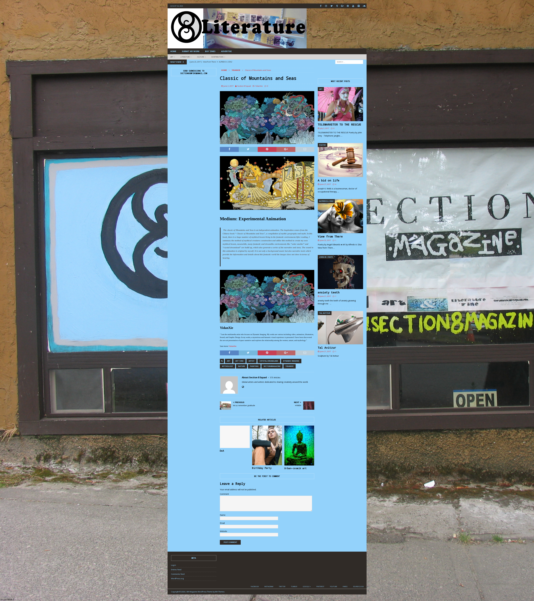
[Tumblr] (337, 5)
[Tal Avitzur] (340, 327)
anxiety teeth (328, 292)
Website (223, 531)
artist (251, 361)
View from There (330, 236)
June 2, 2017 (228, 86)
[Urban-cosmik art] (299, 445)
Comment (224, 494)
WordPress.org (177, 578)
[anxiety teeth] (340, 272)
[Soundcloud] (364, 5)
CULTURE (200, 57)
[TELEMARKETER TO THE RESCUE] (340, 104)
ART (171, 57)
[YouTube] (353, 5)
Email (222, 523)
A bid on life (328, 180)
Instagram (268, 586)
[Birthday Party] (267, 445)
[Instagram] (326, 5)
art (228, 361)
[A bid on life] (340, 160)
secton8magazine (272, 366)
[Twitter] (331, 5)
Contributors (217, 57)
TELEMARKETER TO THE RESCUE (339, 124)
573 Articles (275, 377)
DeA (222, 450)
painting (254, 366)
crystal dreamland (268, 361)
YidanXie (259, 86)
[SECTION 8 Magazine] (237, 46)
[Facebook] (320, 5)
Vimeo (345, 586)
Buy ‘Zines (210, 51)
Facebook (255, 586)
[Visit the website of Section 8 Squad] (243, 387)
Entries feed (176, 569)
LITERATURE (185, 57)
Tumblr (294, 586)
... (341, 135)
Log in (173, 565)
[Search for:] (349, 61)
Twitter (282, 586)
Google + (307, 586)
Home (173, 51)
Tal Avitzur (327, 347)
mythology (227, 366)
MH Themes (219, 592)
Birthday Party (262, 467)
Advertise (226, 51)
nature (241, 366)
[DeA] (235, 437)
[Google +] (342, 5)
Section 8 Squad (244, 86)
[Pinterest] (347, 5)
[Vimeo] (358, 5)
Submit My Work (190, 51)
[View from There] (340, 216)
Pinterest (320, 586)
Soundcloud (358, 586)
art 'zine (239, 361)
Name (222, 515)
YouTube (333, 586)
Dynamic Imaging (291, 361)
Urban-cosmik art (295, 468)
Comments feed (178, 574)
